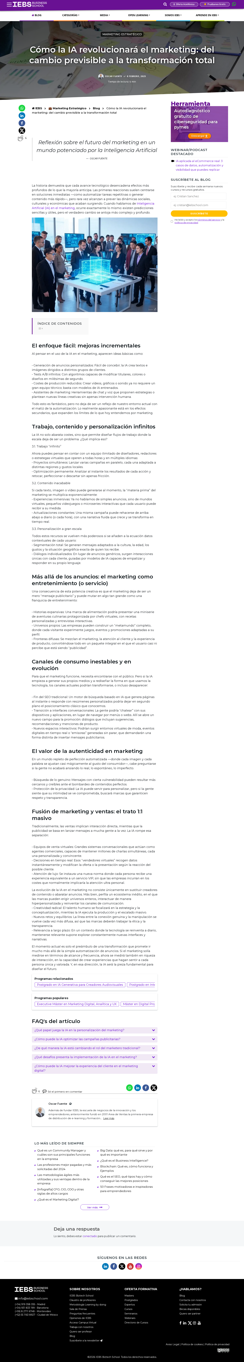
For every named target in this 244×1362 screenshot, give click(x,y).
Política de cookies (192, 1344)
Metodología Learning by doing (88, 1304)
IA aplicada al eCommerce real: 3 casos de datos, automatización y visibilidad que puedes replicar (199, 165)
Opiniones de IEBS (80, 1318)
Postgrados (131, 1300)
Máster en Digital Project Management (152, 1004)
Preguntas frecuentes (82, 1313)
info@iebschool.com (33, 1298)
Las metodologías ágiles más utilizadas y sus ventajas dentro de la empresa (63, 1179)
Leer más (108, 1118)
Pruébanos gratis (216, 4)
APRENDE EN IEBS (206, 15)
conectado (90, 1236)
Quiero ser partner (190, 1313)
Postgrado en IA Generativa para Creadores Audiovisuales (80, 985)
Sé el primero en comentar (65, 1091)
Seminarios (130, 1313)
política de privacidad (186, 222)
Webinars (129, 1318)
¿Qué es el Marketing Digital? (58, 1199)
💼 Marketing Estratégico (67, 108)
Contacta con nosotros (192, 1300)
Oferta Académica (185, 4)
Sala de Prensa (78, 1309)
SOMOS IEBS (172, 15)
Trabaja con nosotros (81, 1327)
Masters (129, 1295)
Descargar (198, 135)
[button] (95, 1030)
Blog (96, 108)
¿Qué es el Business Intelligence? (124, 1160)
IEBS (38, 108)
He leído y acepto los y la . (199, 221)
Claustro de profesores (83, 1300)
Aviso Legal (172, 1344)
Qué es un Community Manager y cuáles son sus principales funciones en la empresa (63, 1155)
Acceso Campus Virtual (83, 1322)
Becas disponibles (189, 1309)
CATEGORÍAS (69, 15)
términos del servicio (209, 219)
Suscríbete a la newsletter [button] (85, 1340)
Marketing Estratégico (122, 34)
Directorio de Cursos (136, 1322)
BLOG (37, 15)
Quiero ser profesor (81, 1331)
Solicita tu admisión (190, 1304)
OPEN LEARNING (138, 15)
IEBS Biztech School (81, 1295)
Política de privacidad (217, 1344)
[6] (20, 138)
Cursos (128, 1309)
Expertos (129, 1304)
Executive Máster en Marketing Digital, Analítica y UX (77, 1004)
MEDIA (104, 15)
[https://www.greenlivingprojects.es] (70, 1103)
